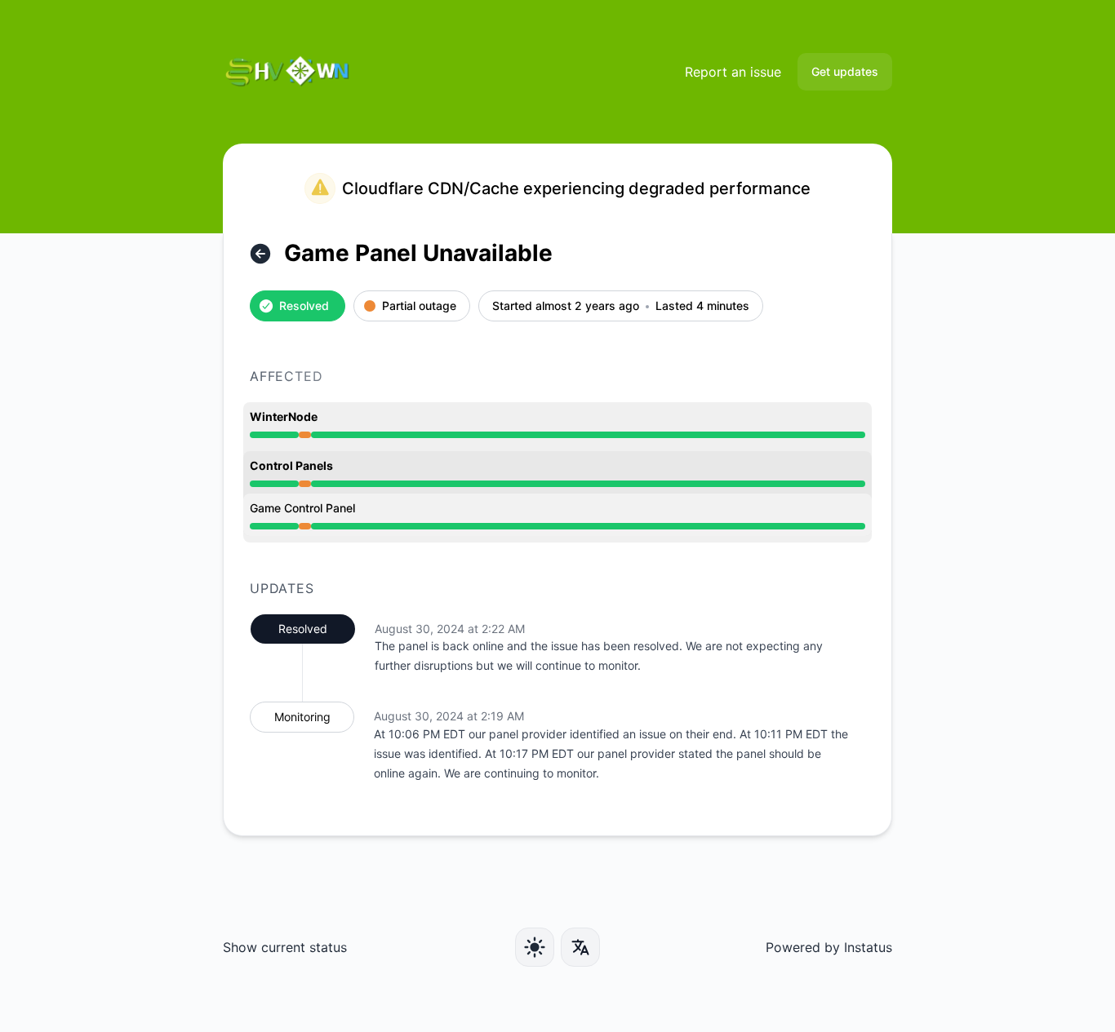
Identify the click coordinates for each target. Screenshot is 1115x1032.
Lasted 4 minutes (702, 306)
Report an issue (733, 72)
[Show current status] (260, 254)
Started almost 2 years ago (565, 306)
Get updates (844, 71)
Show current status (285, 947)
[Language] (580, 947)
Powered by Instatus (829, 947)
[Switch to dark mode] (534, 947)
